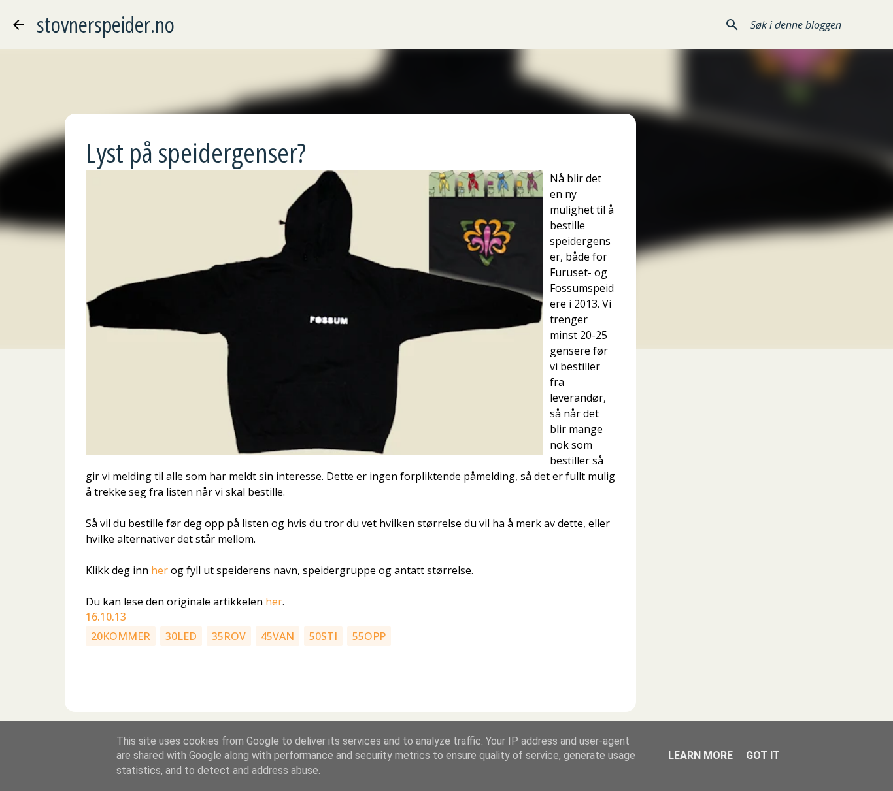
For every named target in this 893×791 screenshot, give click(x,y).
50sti (323, 636)
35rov (229, 636)
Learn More (700, 755)
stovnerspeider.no (106, 24)
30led (181, 636)
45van (277, 636)
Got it (763, 755)
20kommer (120, 636)
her (159, 570)
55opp (369, 636)
